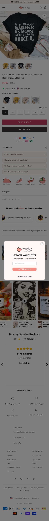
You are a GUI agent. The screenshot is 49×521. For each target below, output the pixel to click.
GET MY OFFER (24, 269)
